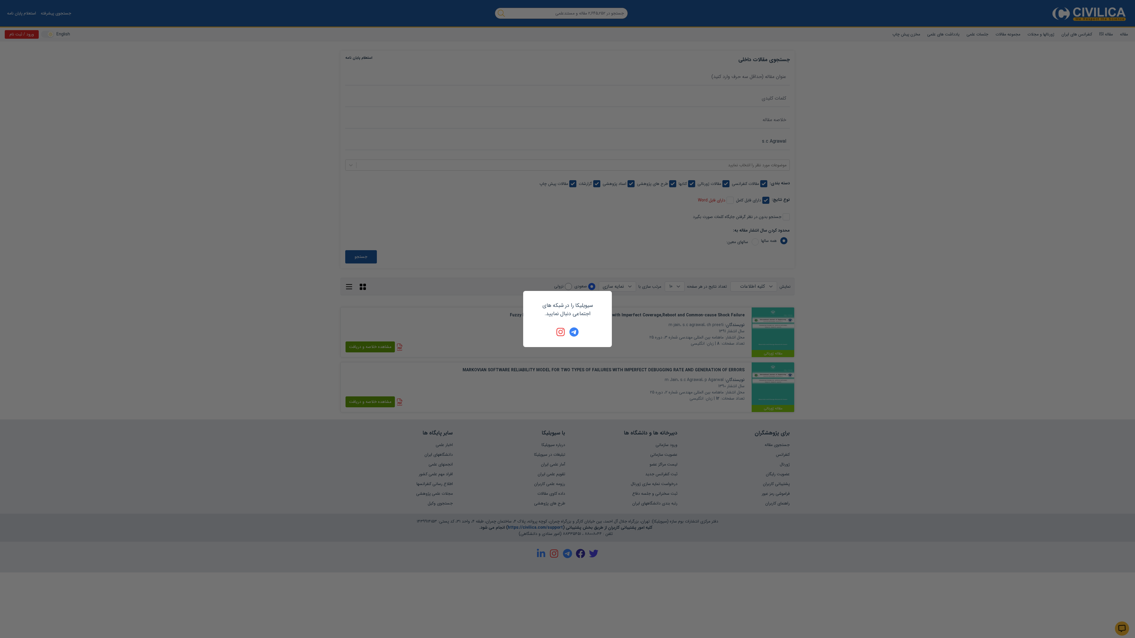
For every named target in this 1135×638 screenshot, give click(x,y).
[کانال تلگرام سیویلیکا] (574, 332)
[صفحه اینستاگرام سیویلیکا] (561, 332)
